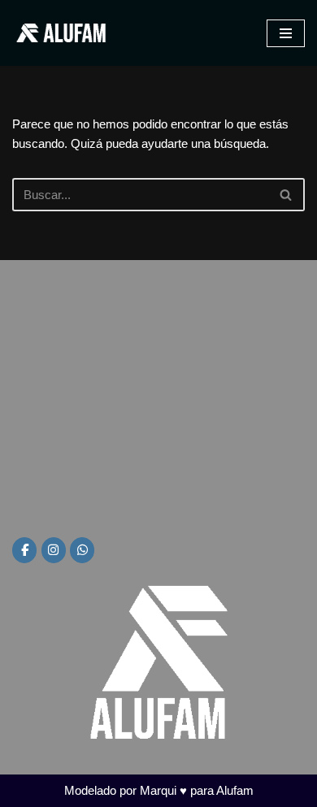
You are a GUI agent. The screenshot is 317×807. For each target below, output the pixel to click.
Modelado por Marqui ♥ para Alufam (159, 790)
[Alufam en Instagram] (53, 550)
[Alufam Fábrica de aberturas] (61, 32)
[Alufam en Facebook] (24, 550)
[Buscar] (286, 194)
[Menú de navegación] (286, 33)
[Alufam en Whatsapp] (82, 550)
